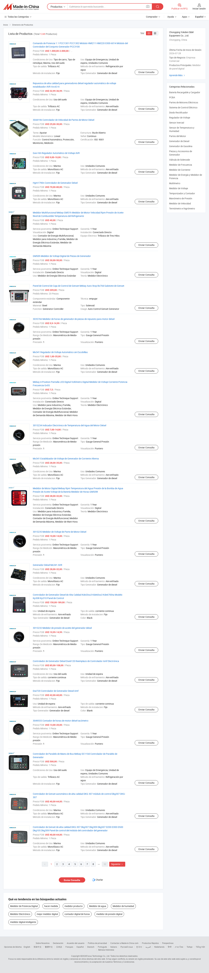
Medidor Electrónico (20, 914)
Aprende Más (177, 75)
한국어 (139, 947)
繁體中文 (49, 947)
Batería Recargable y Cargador (184, 92)
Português (102, 947)
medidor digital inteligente (23, 922)
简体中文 (37, 947)
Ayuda (170, 16)
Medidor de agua (97, 906)
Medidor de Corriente (179, 169)
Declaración (58, 943)
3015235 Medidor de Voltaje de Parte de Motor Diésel (59, 531)
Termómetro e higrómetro (182, 208)
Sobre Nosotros (42, 943)
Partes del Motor (177, 136)
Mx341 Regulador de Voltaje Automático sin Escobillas (60, 352)
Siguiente (117, 864)
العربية (148, 947)
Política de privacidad (97, 943)
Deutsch (90, 947)
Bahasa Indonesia (106, 949)
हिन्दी (169, 947)
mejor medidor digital (47, 914)
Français (69, 947)
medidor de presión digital (109, 914)
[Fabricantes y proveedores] (21, 6)
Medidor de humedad (123, 906)
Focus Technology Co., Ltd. (98, 956)
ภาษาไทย (179, 947)
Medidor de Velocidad (180, 203)
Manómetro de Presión (180, 198)
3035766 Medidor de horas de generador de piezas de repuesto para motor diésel (73, 318)
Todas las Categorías (18, 16)
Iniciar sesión (199, 8)
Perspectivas (167, 943)
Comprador (152, 16)
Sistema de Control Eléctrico (183, 107)
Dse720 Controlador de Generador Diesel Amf (56, 690)
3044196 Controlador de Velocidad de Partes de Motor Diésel (63, 119)
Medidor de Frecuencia (180, 164)
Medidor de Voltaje (178, 188)
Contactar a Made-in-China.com (124, 943)
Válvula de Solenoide (179, 159)
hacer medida (51, 906)
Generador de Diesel (179, 141)
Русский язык (127, 947)
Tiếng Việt (200, 947)
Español (80, 947)
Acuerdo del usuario (75, 943)
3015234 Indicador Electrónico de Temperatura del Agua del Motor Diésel (69, 425)
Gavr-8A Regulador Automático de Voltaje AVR (56, 153)
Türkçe (189, 947)
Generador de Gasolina (180, 146)
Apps (184, 16)
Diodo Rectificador (178, 112)
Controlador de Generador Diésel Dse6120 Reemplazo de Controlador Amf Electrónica (76, 661)
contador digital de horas (77, 914)
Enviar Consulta (146, 72)
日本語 (59, 947)
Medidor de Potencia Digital (24, 906)
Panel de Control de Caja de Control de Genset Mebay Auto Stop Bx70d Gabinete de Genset (78, 285)
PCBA (172, 97)
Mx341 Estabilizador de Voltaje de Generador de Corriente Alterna (66, 458)
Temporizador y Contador (182, 193)
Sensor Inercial (176, 122)
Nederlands (159, 947)
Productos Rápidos (150, 943)
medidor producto (73, 906)
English (27, 947)
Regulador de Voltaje (179, 117)
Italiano (113, 947)
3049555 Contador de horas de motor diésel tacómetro (60, 720)
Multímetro (174, 183)
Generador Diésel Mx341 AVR (47, 564)
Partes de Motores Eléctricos (183, 102)
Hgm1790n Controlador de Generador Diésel (55, 182)
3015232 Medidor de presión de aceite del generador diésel (62, 627)
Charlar (99, 879)
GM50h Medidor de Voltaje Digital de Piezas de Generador (62, 256)
